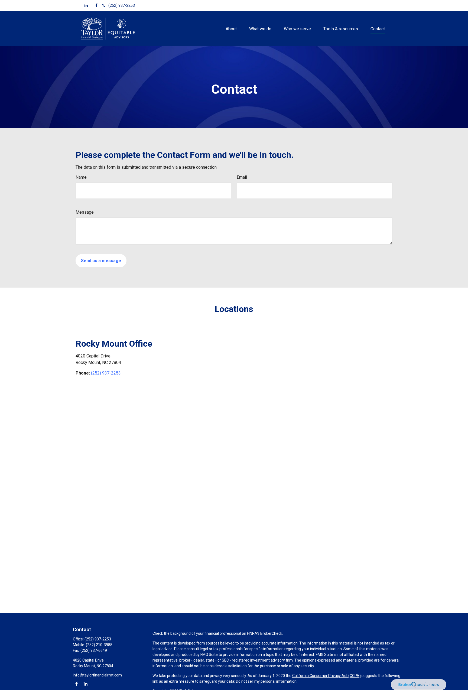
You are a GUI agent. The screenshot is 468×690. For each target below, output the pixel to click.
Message (85, 212)
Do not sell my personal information (266, 681)
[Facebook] (96, 5)
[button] (231, 28)
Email (242, 177)
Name (81, 177)
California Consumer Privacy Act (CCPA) (326, 675)
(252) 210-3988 (99, 645)
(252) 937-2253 (121, 5)
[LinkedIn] (86, 5)
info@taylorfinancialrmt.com (97, 675)
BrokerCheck (271, 633)
